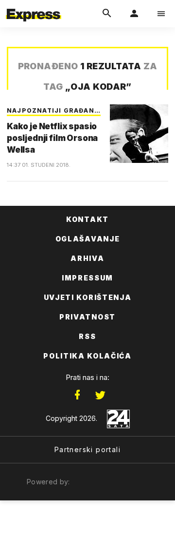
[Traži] (107, 13)
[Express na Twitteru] (100, 395)
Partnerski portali (87, 449)
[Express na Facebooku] (77, 395)
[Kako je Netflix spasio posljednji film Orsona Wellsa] (139, 133)
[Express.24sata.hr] (33, 6)
